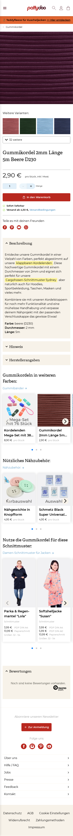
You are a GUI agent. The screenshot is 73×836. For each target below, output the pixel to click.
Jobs (7, 772)
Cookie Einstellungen (54, 813)
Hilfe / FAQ (11, 765)
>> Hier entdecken (59, 20)
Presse (8, 779)
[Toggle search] (54, 8)
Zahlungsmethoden (50, 820)
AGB (30, 813)
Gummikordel (12, 26)
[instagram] (32, 746)
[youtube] (49, 746)
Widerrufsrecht (19, 820)
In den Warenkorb (38, 197)
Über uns (10, 758)
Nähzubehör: (12, 467)
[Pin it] (12, 227)
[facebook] (24, 746)
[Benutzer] (61, 8)
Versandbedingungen (42, 209)
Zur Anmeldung (38, 727)
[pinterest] (41, 746)
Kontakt (10, 794)
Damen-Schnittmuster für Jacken (27, 553)
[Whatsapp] (26, 227)
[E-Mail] (19, 227)
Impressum (36, 827)
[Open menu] (5, 8)
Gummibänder (13, 388)
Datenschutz (12, 813)
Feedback (11, 787)
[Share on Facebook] (5, 227)
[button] (68, 8)
